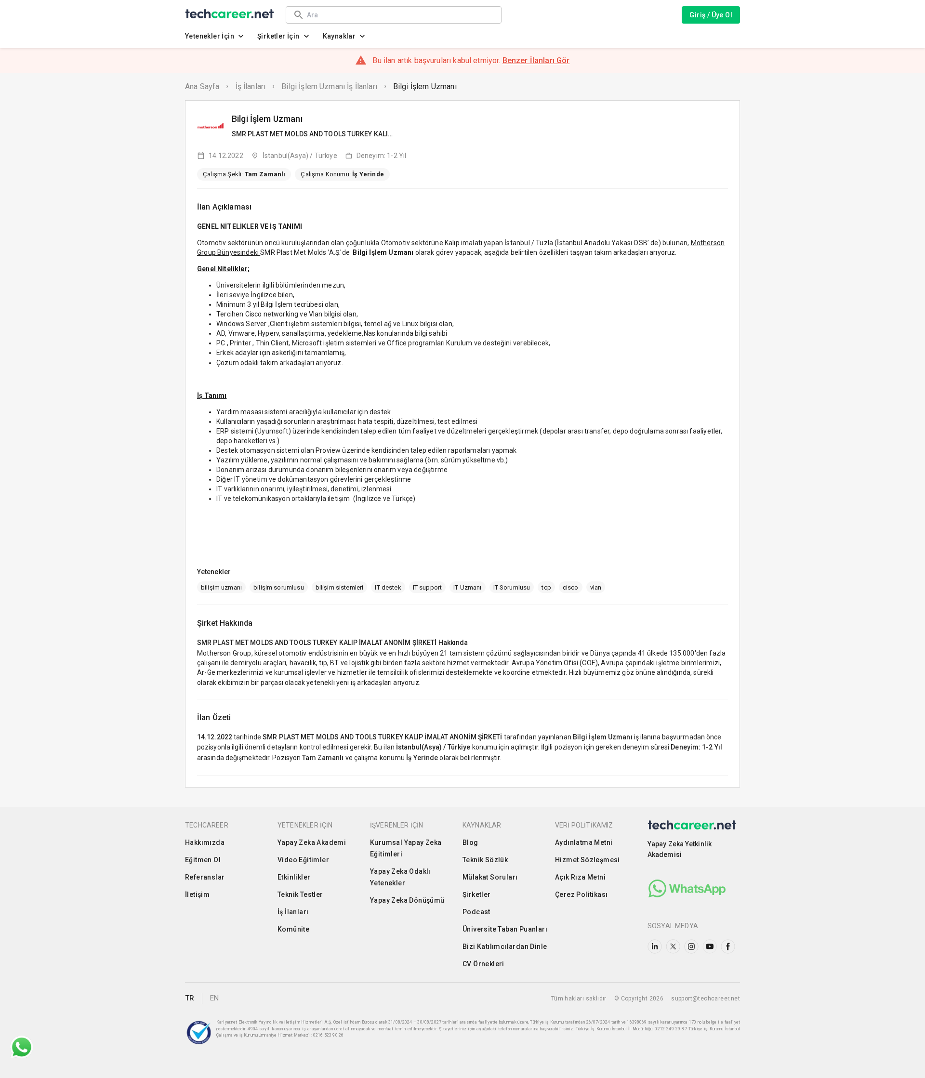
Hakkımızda (205, 842)
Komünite (293, 929)
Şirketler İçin (278, 36)
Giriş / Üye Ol (710, 15)
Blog (470, 842)
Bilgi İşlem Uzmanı (425, 86)
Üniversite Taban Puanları (504, 929)
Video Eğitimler (303, 860)
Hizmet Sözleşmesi (587, 860)
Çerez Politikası (581, 894)
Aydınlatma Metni (583, 842)
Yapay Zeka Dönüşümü (407, 900)
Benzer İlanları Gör (536, 60)
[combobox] (399, 14)
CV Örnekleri (483, 964)
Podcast (476, 912)
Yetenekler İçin (209, 36)
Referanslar (205, 877)
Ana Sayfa (202, 86)
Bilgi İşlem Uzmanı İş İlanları (329, 86)
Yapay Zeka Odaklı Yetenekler (400, 877)
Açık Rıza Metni (580, 877)
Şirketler (476, 894)
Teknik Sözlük (485, 860)
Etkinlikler (294, 877)
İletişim (197, 894)
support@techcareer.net (705, 998)
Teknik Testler (300, 894)
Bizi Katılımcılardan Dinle (504, 946)
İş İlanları (251, 86)
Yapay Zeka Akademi (312, 842)
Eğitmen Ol (203, 860)
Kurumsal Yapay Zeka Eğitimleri (406, 848)
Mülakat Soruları (489, 877)
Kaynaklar (339, 36)
